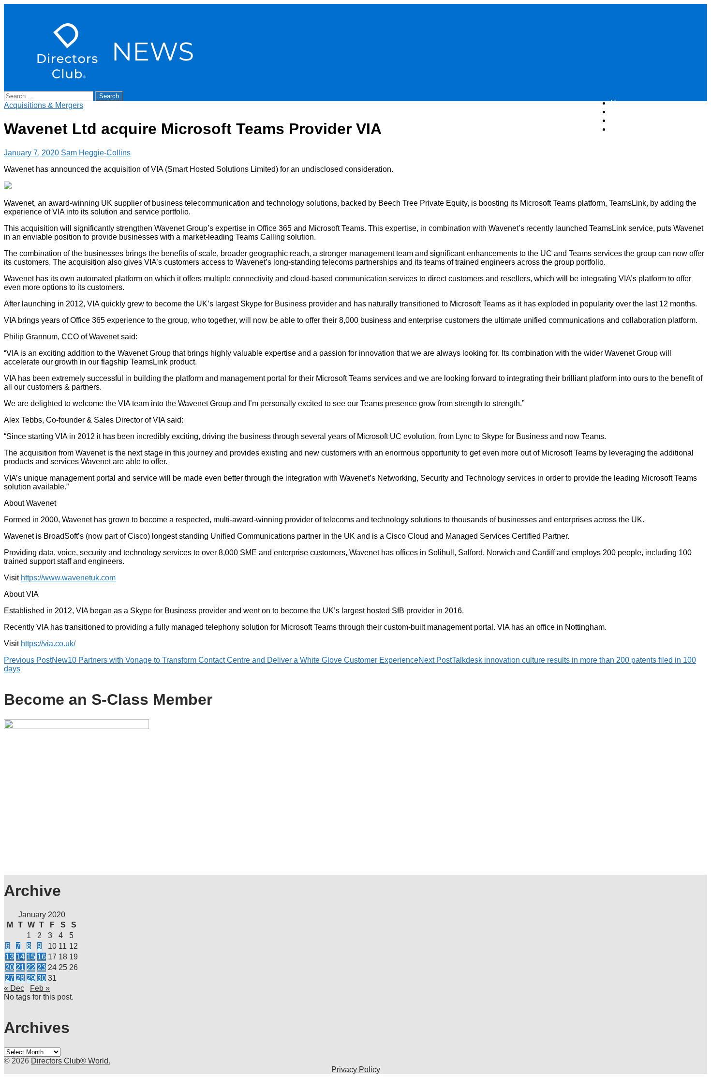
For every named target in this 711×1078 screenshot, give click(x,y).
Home (620, 103)
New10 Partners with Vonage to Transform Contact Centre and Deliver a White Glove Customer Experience (211, 660)
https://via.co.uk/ (48, 643)
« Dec (14, 988)
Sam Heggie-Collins (96, 153)
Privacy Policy (355, 1069)
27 (9, 978)
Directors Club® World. (70, 1061)
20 (9, 967)
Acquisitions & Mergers (43, 105)
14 (20, 957)
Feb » (40, 988)
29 (31, 978)
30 (41, 978)
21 (20, 967)
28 (20, 978)
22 (31, 967)
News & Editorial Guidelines (658, 111)
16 (41, 957)
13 (9, 957)
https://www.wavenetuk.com (68, 578)
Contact (623, 129)
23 (41, 967)
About (620, 120)
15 (31, 957)
